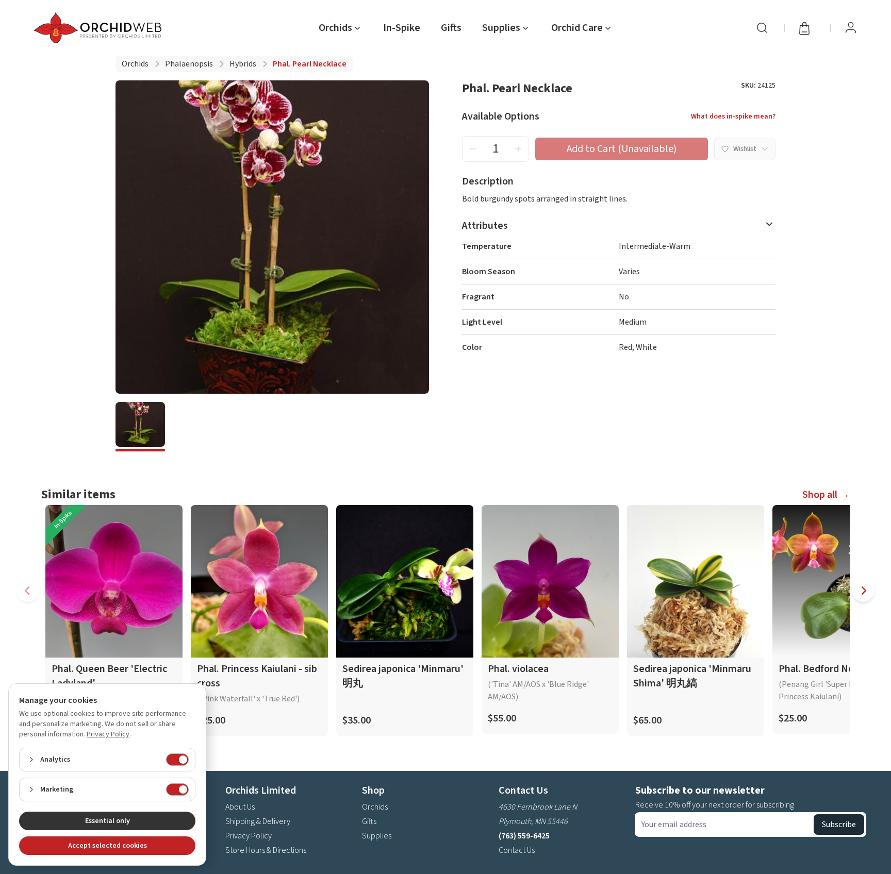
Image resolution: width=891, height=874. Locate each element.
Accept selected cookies (107, 846)
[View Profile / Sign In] (851, 28)
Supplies (376, 836)
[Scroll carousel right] (863, 590)
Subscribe (839, 824)
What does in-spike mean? (733, 116)
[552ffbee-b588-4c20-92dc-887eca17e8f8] (140, 426)
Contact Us (517, 850)
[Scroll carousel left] (27, 590)
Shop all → (826, 495)
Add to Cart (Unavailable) (621, 149)
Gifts (451, 28)
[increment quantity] (518, 149)
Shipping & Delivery (257, 821)
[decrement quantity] (473, 149)
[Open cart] (807, 28)
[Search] (762, 28)
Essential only (107, 821)
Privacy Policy (248, 836)
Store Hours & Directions (265, 850)
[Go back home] (99, 27)
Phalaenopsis (189, 64)
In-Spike (401, 28)
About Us (240, 807)
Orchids (135, 64)
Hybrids (242, 64)
